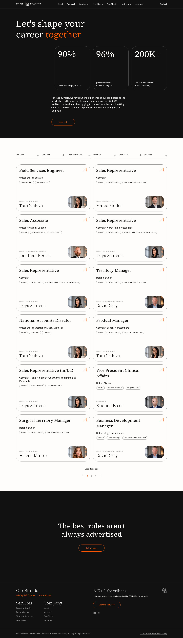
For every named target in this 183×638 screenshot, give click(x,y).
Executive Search (23, 608)
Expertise (96, 4)
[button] (27, 155)
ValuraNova (45, 595)
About (60, 4)
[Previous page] (83, 476)
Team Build (21, 620)
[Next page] (100, 476)
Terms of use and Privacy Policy (153, 633)
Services (82, 4)
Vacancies (48, 620)
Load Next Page (91, 469)
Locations (139, 4)
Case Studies (112, 4)
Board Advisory (22, 612)
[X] (99, 613)
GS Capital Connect (26, 595)
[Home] (28, 4)
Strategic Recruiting (25, 616)
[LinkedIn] (94, 613)
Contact (163, 4)
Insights (125, 4)
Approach (71, 4)
